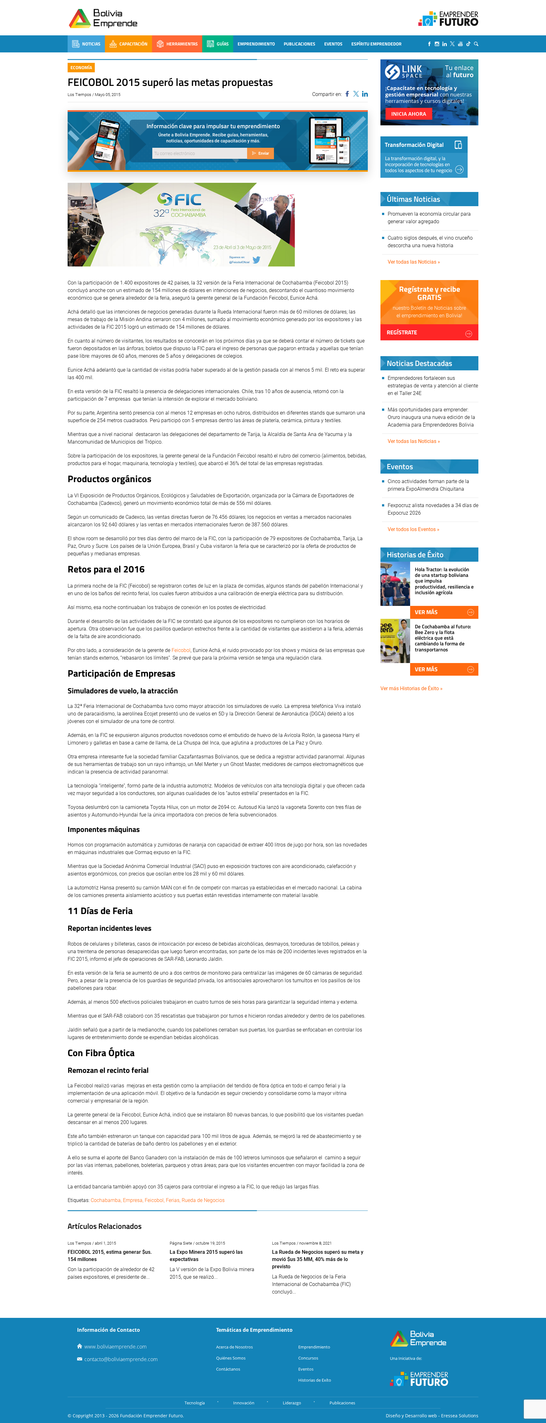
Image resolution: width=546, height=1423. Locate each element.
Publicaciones (299, 43)
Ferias (172, 1200)
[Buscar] (476, 43)
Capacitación (133, 43)
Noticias (91, 43)
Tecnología (195, 1403)
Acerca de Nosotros (234, 1347)
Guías (223, 43)
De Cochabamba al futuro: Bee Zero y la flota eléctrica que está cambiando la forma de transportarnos (443, 638)
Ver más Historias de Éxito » (411, 688)
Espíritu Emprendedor (376, 43)
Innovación (243, 1403)
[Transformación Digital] (424, 157)
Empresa (133, 1200)
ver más (426, 612)
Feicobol (181, 650)
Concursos (308, 1358)
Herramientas (182, 43)
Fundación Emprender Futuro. (152, 1416)
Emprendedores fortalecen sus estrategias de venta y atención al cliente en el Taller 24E (433, 385)
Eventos (333, 43)
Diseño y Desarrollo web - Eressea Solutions (432, 1416)
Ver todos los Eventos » (414, 529)
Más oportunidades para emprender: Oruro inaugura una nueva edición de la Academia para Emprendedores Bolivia (431, 417)
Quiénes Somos (231, 1358)
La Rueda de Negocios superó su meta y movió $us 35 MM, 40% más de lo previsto (317, 1259)
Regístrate (402, 332)
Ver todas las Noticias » (414, 262)
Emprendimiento (256, 43)
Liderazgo (292, 1403)
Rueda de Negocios (203, 1200)
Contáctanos (228, 1369)
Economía (81, 67)
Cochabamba (106, 1200)
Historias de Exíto (314, 1380)
